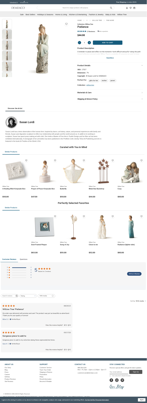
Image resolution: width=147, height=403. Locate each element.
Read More (110, 58)
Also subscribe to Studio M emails (121, 376)
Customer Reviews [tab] (9, 259)
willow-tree (90, 85)
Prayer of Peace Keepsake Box (43, 189)
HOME (79, 20)
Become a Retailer (46, 381)
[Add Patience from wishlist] (66, 24)
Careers (7, 374)
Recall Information (45, 379)
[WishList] (131, 8)
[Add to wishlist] (26, 160)
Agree (142, 399)
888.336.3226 (82, 367)
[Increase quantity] (89, 42)
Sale (22, 15)
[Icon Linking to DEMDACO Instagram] (117, 380)
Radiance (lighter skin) (126, 244)
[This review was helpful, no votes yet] (65, 325)
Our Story (8, 367)
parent (112, 80)
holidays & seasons (45, 15)
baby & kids (110, 15)
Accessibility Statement (46, 396)
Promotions (43, 374)
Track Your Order (45, 370)
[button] (7, 24)
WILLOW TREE (97, 20)
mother (104, 80)
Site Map (87, 396)
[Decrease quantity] (79, 42)
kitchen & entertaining (78, 15)
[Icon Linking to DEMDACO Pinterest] (122, 380)
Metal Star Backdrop (96, 189)
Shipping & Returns (46, 372)
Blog (6, 370)
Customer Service (46, 367)
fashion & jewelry (96, 15)
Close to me (93, 244)
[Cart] (134, 8)
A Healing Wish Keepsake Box (13, 189)
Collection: (85, 24)
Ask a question (103, 31)
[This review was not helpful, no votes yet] (68, 325)
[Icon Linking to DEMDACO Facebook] (111, 380)
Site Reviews (9, 381)
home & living (61, 15)
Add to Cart (107, 43)
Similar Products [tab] (11, 152)
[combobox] (28, 296)
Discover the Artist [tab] (15, 108)
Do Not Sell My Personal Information (26, 396)
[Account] (127, 8)
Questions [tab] (23, 259)
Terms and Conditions (60, 396)
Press (6, 372)
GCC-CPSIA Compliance (76, 396)
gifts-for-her (93, 80)
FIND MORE (110, 20)
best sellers (30, 15)
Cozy (120, 189)
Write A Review (134, 274)
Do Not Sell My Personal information (97, 400)
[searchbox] (8, 295)
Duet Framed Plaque (39, 244)
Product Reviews (10, 379)
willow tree (122, 15)
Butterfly (63, 189)
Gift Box (7, 377)
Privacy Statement (8, 396)
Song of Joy (64, 244)
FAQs (41, 377)
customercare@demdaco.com (88, 373)
